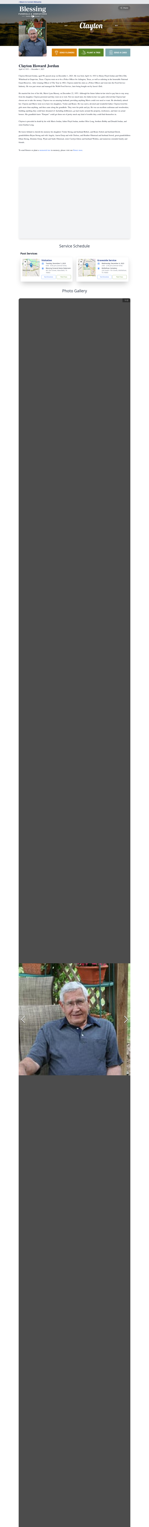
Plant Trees (63, 277)
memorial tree (45, 150)
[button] (31, 265)
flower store (77, 150)
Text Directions (48, 277)
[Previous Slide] (23, 1019)
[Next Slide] (126, 1019)
